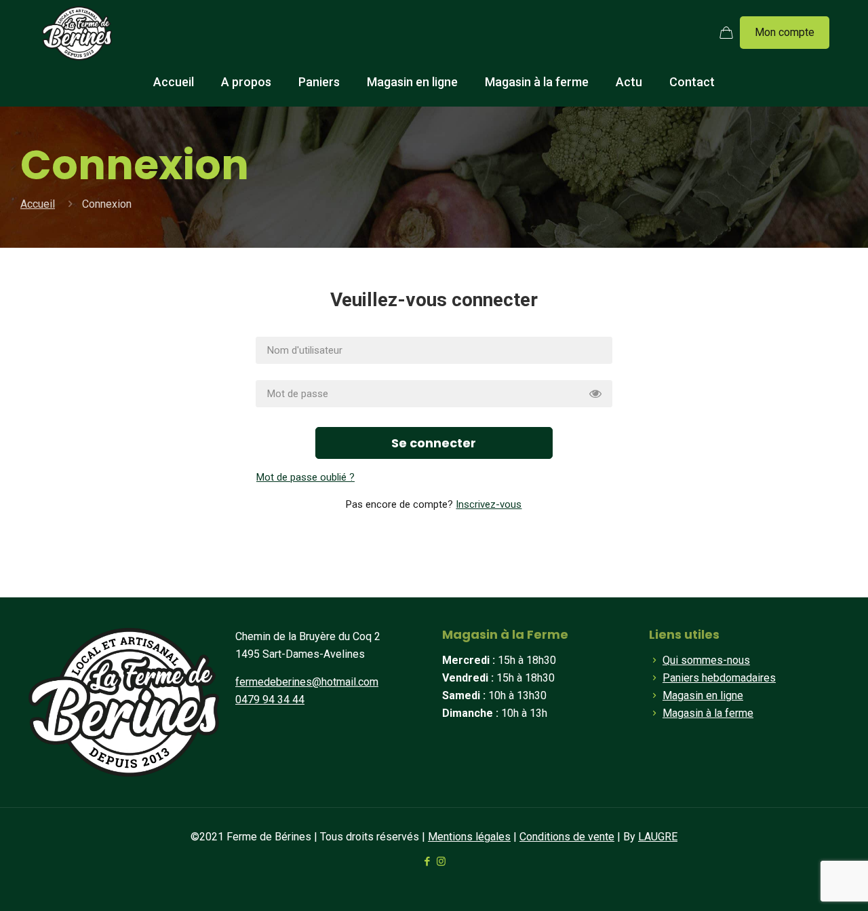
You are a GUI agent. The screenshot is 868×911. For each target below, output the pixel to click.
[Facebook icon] (427, 861)
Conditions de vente (566, 836)
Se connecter (433, 442)
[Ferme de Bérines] (77, 32)
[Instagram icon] (441, 861)
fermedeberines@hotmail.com (306, 681)
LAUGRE (657, 836)
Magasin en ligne (703, 695)
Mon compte (784, 32)
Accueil (37, 204)
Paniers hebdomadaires (719, 677)
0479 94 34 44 (269, 699)
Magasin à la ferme (708, 713)
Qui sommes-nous (706, 660)
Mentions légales (469, 836)
